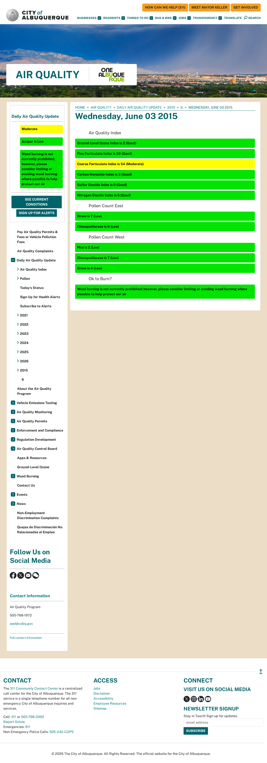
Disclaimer (101, 693)
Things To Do (138, 18)
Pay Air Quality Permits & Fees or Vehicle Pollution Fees (37, 237)
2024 (24, 343)
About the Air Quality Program (34, 391)
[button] (233, 18)
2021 (24, 315)
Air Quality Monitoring (34, 412)
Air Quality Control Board (37, 449)
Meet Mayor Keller (209, 7)
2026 (24, 361)
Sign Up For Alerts (36, 213)
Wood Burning (28, 476)
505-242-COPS (61, 732)
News (21, 504)
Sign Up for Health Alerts (40, 297)
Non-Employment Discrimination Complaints (38, 515)
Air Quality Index (33, 269)
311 (13, 717)
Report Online (14, 722)
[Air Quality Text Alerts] (35, 575)
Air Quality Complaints (35, 251)
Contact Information (30, 595)
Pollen (25, 279)
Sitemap (100, 708)
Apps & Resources (32, 458)
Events (22, 495)
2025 (24, 352)
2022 (24, 324)
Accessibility (103, 698)
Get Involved (245, 7)
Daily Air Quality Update (139, 107)
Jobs (182, 18)
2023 (24, 334)
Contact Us (26, 485)
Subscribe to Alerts (35, 306)
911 (27, 727)
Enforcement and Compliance (40, 430)
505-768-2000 (32, 717)
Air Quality (101, 107)
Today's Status (32, 288)
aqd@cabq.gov (21, 624)
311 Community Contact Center (34, 688)
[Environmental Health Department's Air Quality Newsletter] (28, 575)
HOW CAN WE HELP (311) (165, 7)
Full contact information (26, 637)
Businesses (87, 18)
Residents (111, 18)
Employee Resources (109, 703)
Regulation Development (36, 440)
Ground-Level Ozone (33, 467)
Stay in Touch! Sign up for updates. (211, 716)
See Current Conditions (36, 201)
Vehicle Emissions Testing (37, 403)
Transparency (205, 18)
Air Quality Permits (32, 421)
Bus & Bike (163, 18)
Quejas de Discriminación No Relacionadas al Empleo (39, 529)
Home (80, 107)
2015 (171, 107)
